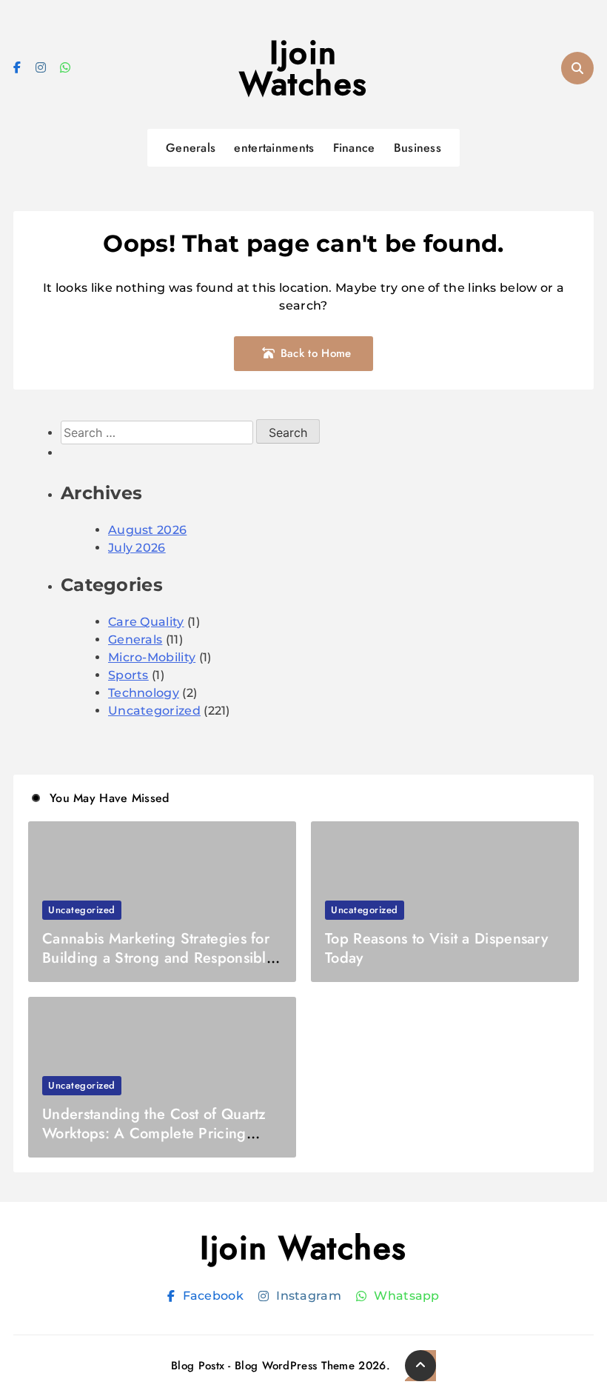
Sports (128, 675)
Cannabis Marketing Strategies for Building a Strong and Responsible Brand (158, 958)
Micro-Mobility (151, 657)
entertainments (274, 147)
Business (417, 147)
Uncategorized (154, 711)
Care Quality (146, 622)
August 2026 (147, 530)
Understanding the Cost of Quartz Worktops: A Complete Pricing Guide (154, 1133)
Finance (354, 147)
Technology (143, 693)
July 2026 (137, 548)
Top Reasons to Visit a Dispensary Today (436, 948)
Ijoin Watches (303, 68)
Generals (190, 147)
